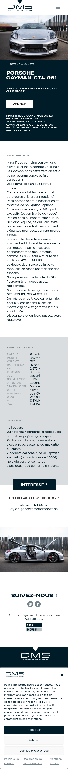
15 (55, 56)
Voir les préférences (34, 750)
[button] (62, 675)
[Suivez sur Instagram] (30, 604)
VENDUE (19, 104)
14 (51, 56)
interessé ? (34, 485)
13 (48, 56)
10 (38, 56)
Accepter (34, 730)
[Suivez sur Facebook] (38, 604)
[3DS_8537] (34, 59)
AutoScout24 (34, 619)
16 (58, 56)
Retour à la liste (22, 64)
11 (42, 56)
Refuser (34, 740)
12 (45, 56)
